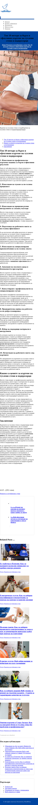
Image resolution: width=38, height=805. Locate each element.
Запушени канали (11, 788)
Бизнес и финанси (11, 23)
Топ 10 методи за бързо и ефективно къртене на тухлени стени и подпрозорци (19, 140)
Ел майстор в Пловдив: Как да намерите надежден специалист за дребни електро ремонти (18, 758)
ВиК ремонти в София (12, 792)
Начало (7, 22)
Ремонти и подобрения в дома (10, 493)
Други (1, 572)
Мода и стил (9, 27)
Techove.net (8, 786)
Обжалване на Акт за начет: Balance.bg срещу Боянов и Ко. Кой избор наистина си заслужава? (19, 747)
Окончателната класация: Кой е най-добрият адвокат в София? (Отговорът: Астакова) (18, 753)
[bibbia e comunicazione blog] (6, 13)
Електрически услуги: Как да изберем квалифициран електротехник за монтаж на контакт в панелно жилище (19, 763)
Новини (7, 29)
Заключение (8, 146)
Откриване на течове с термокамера (17, 790)
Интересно (8, 25)
